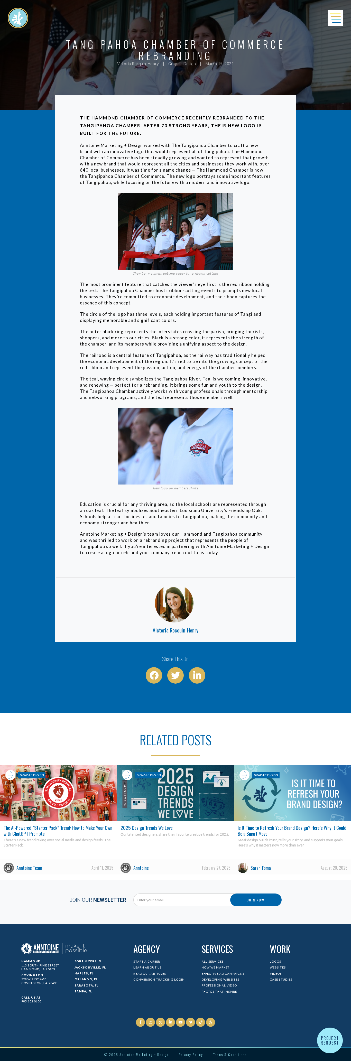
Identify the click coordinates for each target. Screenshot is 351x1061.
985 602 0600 (31, 1001)
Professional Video (219, 985)
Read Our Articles (149, 973)
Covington (32, 975)
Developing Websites (220, 979)
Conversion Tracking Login (159, 979)
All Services (213, 961)
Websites (278, 967)
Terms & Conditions (230, 1054)
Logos (275, 961)
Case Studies (281, 979)
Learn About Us (147, 967)
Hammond (31, 961)
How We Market (216, 967)
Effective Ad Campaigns (223, 973)
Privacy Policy (191, 1054)
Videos (276, 973)
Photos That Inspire (219, 991)
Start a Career (146, 961)
